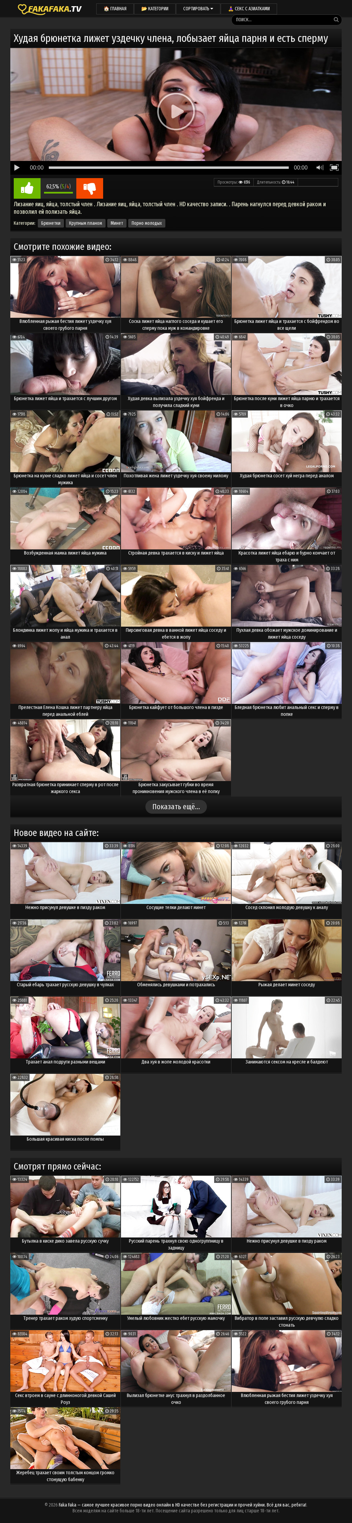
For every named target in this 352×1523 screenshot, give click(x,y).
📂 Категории (154, 9)
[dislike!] (89, 188)
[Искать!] (336, 19)
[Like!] (27, 188)
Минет (117, 223)
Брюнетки (50, 223)
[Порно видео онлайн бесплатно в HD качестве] (49, 8)
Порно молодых (147, 223)
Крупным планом (85, 223)
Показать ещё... (176, 806)
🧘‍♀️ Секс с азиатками (249, 9)
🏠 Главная (114, 9)
